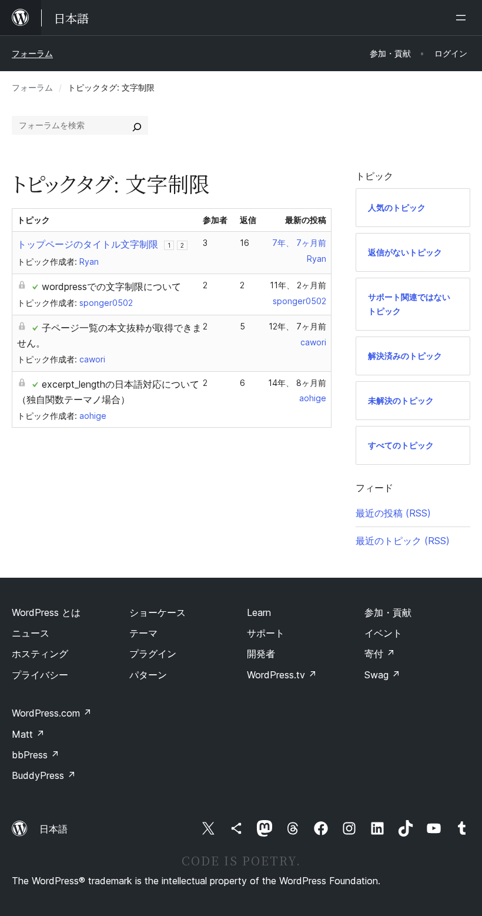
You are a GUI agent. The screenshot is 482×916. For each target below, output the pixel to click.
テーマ (143, 633)
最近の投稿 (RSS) (393, 513)
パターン (148, 675)
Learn (259, 612)
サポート (265, 633)
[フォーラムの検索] (137, 125)
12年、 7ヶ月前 (297, 326)
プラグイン (152, 653)
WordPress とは (46, 612)
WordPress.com (52, 713)
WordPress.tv (282, 675)
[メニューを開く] (463, 17)
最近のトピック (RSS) (403, 541)
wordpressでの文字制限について (111, 286)
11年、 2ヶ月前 (298, 285)
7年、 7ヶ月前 (299, 243)
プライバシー (40, 675)
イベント (383, 633)
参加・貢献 (387, 612)
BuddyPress (44, 775)
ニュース (30, 633)
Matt (28, 734)
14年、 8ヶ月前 (297, 383)
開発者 (261, 653)
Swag (382, 675)
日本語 (53, 829)
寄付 (379, 653)
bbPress (35, 755)
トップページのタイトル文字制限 (87, 244)
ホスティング (40, 653)
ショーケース (157, 612)
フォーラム (32, 53)
